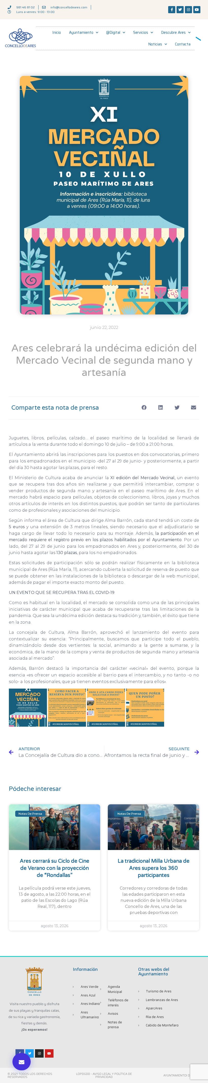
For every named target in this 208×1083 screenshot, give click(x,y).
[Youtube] (196, 9)
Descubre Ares (173, 32)
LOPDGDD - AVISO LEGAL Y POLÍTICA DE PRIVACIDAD (104, 1075)
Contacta (182, 44)
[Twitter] (180, 9)
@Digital (113, 32)
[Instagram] (188, 9)
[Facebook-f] (171, 9)
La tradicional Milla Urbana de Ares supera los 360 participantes (153, 868)
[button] (21, 1061)
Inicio (56, 32)
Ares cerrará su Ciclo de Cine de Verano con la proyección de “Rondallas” (54, 868)
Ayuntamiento (81, 32)
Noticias (155, 44)
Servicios (140, 32)
